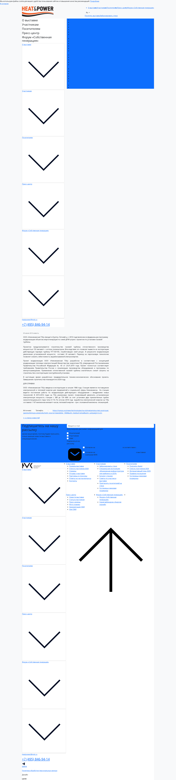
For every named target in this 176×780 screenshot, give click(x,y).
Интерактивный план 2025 (80, 60)
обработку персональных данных (108, 447)
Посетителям (27, 137)
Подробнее (94, 1)
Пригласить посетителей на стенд (83, 48)
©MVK (24, 766)
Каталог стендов (76, 43)
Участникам (27, 91)
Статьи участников (77, 71)
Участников (74, 436)
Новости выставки (77, 69)
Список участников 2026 (79, 22)
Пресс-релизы (75, 74)
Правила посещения (78, 62)
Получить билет (76, 55)
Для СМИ (73, 81)
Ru (87, 12)
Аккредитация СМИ (77, 78)
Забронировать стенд (79, 38)
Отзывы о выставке (78, 27)
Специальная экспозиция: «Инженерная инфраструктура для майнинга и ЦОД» (101, 41)
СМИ (71, 438)
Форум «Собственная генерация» (35, 230)
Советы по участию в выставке (82, 46)
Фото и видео (75, 76)
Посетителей (74, 433)
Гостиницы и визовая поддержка (83, 51)
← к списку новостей (31, 418)
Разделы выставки (77, 20)
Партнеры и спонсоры (79, 29)
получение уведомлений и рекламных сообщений (115, 452)
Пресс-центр (27, 184)
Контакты (74, 34)
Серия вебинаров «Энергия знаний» (84, 87)
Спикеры (73, 25)
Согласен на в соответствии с (115, 448)
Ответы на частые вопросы (81, 32)
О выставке (26, 44)
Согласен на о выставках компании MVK (115, 453)
